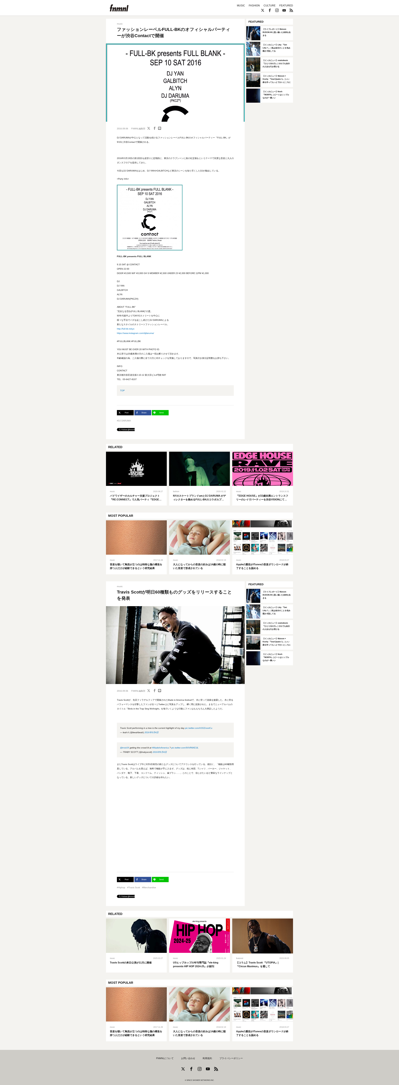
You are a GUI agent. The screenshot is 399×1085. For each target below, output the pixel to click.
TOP (122, 390)
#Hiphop (121, 887)
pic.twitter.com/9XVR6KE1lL (185, 747)
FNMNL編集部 (138, 128)
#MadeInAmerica (160, 747)
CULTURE (270, 5)
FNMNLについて (165, 1058)
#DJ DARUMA (124, 420)
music (120, 23)
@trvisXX (124, 747)
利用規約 (207, 1058)
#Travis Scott (133, 887)
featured (239, 958)
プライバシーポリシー (231, 1058)
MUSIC (241, 5)
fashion (176, 491)
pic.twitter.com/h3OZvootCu (198, 728)
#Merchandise (149, 887)
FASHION (254, 5)
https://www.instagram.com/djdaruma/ (135, 333)
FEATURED (286, 5)
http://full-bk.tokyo (125, 328)
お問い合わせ (188, 1058)
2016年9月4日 (151, 732)
